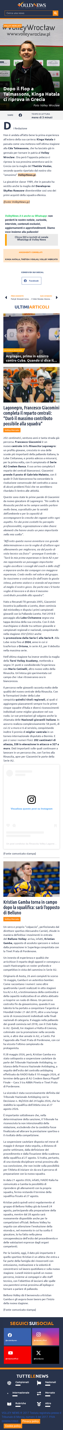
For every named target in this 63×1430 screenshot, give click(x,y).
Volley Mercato (12, 25)
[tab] (18, 1383)
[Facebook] (10, 1335)
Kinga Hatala (12, 259)
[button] (20, 115)
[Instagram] (39, 1334)
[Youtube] (10, 1353)
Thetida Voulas (29, 259)
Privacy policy (30, 1421)
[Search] (55, 13)
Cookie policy (13, 1426)
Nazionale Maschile (13, 350)
